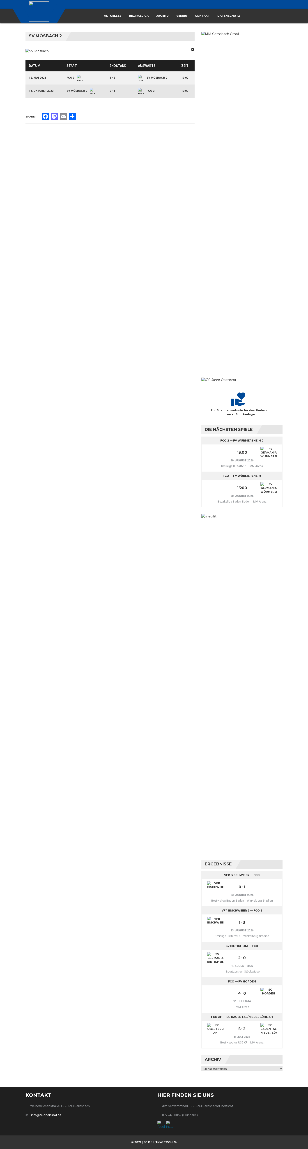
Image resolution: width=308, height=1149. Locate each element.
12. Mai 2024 (37, 77)
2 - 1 (112, 90)
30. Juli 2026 (242, 1001)
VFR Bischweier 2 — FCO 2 (242, 910)
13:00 (184, 77)
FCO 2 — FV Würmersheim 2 (242, 440)
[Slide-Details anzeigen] (218, 380)
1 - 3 (112, 77)
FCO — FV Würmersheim (242, 475)
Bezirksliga (139, 15)
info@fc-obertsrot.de (46, 1115)
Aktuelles (112, 15)
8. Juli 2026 (242, 1037)
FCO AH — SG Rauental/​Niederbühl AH (242, 1017)
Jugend (162, 15)
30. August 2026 (241, 460)
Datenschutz (228, 15)
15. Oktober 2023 (41, 90)
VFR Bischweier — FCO (242, 875)
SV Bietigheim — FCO (242, 946)
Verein (181, 15)
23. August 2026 (241, 895)
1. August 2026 (242, 966)
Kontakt (202, 15)
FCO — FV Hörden (242, 981)
